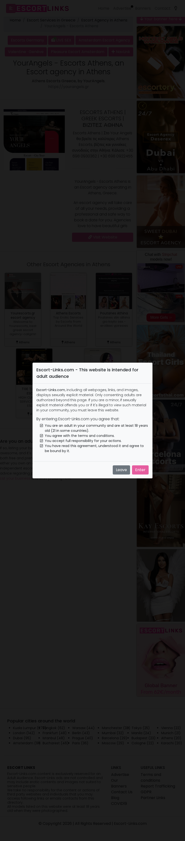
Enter (140, 470)
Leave (121, 470)
